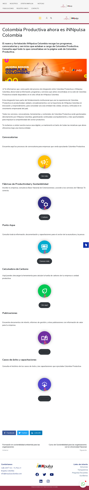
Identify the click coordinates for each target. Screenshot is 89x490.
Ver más (44, 176)
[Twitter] (44, 474)
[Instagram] (48, 481)
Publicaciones (8, 8)
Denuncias (84, 467)
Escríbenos (84, 476)
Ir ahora (45, 217)
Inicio (5, 4)
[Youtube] (51, 474)
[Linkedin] (40, 481)
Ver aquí (44, 305)
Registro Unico (22, 8)
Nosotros (14, 4)
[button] (83, 484)
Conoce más (44, 261)
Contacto (35, 8)
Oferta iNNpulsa (27, 4)
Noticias (41, 4)
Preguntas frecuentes (80, 473)
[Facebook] (37, 474)
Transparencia (83, 470)
